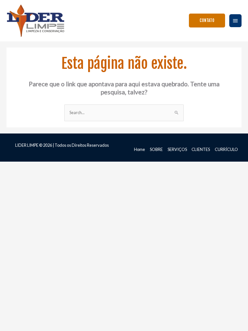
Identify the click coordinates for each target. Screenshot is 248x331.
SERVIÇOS (177, 149)
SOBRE (156, 149)
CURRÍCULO (226, 149)
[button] (207, 20)
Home (139, 149)
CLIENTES (200, 149)
